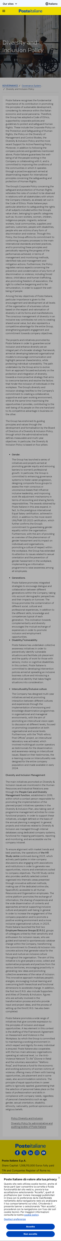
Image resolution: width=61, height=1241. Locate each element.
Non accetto (30, 1234)
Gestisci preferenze (15, 1219)
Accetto (30, 1226)
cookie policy (31, 1214)
